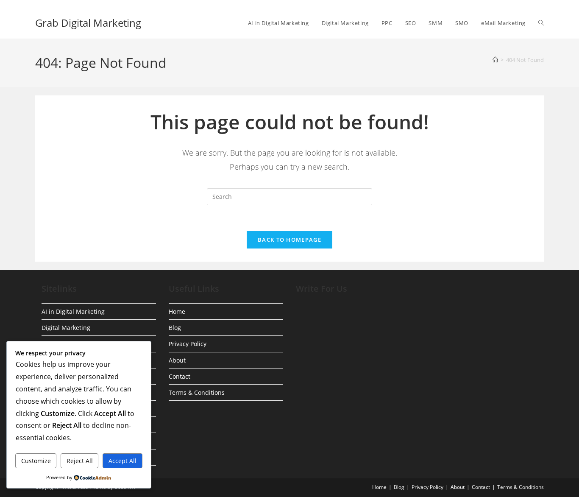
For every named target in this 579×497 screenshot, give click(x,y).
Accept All (122, 461)
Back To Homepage (289, 239)
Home (177, 311)
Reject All (80, 461)
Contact (179, 376)
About (177, 360)
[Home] (495, 60)
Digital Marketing (66, 328)
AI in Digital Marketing (73, 311)
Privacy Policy (187, 344)
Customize (36, 461)
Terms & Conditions (197, 392)
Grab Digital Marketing (88, 23)
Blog (175, 328)
